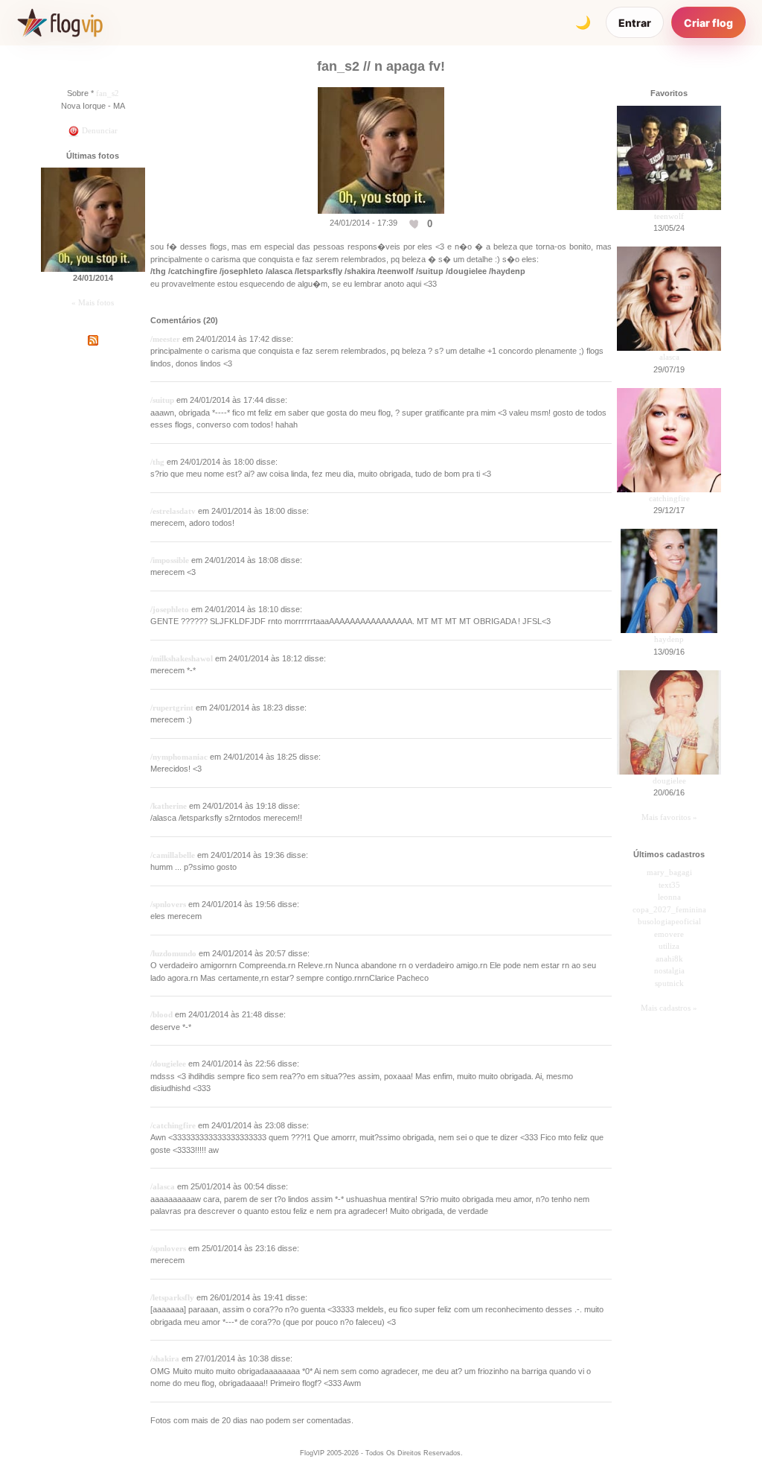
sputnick (669, 983)
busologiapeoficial (669, 921)
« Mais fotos (92, 302)
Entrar (634, 22)
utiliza (669, 945)
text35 (669, 884)
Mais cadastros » (669, 1007)
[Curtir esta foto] (415, 223)
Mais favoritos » (669, 817)
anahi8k (669, 958)
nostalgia (669, 970)
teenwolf (669, 216)
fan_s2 (107, 93)
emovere (669, 933)
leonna (669, 896)
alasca (669, 356)
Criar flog (708, 22)
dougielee (669, 780)
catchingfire (669, 498)
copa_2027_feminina (669, 909)
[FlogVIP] (59, 22)
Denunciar (99, 130)
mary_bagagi (669, 872)
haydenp (669, 639)
